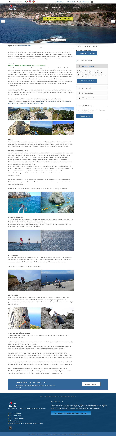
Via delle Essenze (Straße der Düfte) (32, 103)
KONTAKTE (98, 8)
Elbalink (86, 434)
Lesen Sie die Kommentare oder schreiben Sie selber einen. (71, 413)
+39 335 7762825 (59, 1)
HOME (47, 8)
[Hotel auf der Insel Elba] (33, 1)
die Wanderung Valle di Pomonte (46, 101)
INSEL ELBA (88, 8)
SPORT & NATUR (77, 8)
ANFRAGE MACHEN (91, 384)
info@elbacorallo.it (84, 1)
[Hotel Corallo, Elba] (12, 7)
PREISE (66, 8)
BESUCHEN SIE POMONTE (87, 81)
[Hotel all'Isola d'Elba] (26, 1)
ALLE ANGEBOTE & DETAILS (87, 53)
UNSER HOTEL (56, 8)
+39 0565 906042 (71, 1)
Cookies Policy (56, 434)
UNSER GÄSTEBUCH (84, 116)
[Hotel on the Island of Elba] (30, 1)
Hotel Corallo (75, 434)
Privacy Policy (64, 434)
